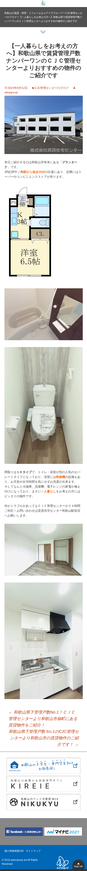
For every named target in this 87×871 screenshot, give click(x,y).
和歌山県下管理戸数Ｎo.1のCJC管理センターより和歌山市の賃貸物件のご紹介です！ (44, 738)
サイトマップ (33, 850)
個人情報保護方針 (14, 850)
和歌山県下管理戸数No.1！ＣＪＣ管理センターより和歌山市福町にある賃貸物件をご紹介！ (42, 718)
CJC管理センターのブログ (52, 87)
